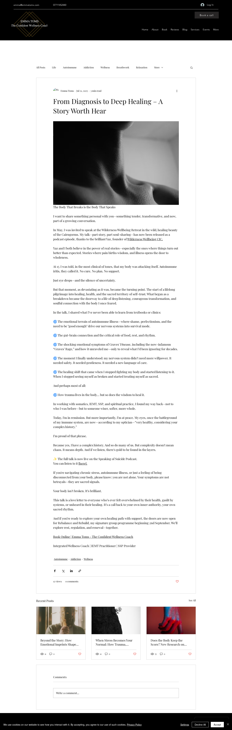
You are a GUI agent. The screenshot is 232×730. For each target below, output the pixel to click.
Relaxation (141, 67)
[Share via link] (79, 570)
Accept (217, 724)
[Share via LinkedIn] (71, 570)
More (157, 67)
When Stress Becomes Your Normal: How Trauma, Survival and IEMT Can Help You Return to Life (115, 642)
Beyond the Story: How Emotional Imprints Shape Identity (58, 642)
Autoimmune (70, 67)
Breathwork (123, 67)
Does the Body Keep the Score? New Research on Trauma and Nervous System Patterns (170, 642)
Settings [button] (184, 724)
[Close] (228, 724)
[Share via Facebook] (54, 570)
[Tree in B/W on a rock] (116, 620)
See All (192, 600)
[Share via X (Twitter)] (63, 570)
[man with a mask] (60, 620)
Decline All (200, 724)
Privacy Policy (134, 724)
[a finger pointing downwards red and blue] (171, 620)
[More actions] (177, 91)
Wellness (105, 67)
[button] (191, 67)
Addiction (88, 67)
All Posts (40, 67)
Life (54, 67)
